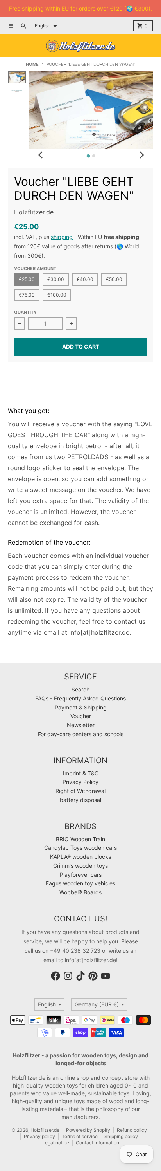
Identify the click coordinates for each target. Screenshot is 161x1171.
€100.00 (56, 295)
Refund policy (132, 1130)
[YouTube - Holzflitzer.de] (105, 976)
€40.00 (85, 279)
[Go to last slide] (40, 154)
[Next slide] (141, 154)
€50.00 (114, 279)
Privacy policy (39, 1136)
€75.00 (27, 295)
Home (32, 64)
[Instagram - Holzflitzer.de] (68, 976)
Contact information (97, 1143)
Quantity (25, 312)
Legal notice (55, 1143)
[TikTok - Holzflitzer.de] (80, 976)
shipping (62, 236)
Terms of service (80, 1136)
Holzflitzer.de (44, 1130)
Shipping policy (121, 1136)
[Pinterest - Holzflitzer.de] (93, 976)
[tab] (88, 156)
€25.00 (27, 279)
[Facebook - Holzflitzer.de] (55, 976)
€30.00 (55, 279)
